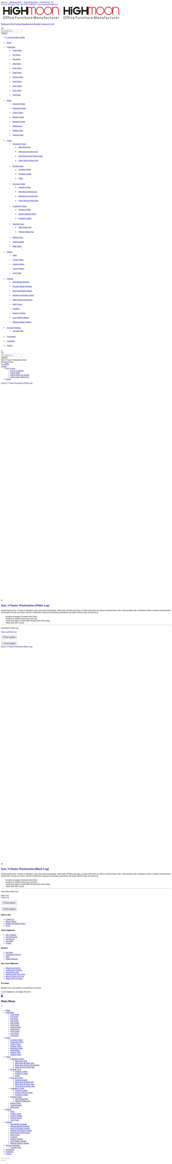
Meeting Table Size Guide (15, 974)
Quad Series (17, 82)
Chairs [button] (9, 141)
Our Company (11, 935)
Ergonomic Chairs (17, 1059)
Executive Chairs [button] (19, 184)
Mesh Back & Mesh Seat (27, 192)
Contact (10, 345)
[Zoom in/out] (2, 1158)
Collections (10, 1012)
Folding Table (18, 131)
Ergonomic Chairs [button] (19, 144)
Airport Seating (18, 242)
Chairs (8, 1057)
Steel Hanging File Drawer (23, 300)
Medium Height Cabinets (22, 322)
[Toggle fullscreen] (4, 1158)
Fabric (20, 178)
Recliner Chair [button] (18, 166)
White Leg (12, 632)
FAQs (8, 926)
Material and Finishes (15, 2)
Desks (8, 1038)
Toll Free (11, 37)
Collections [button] (11, 47)
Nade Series (17, 73)
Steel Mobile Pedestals (21, 282)
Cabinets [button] (10, 279)
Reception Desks (19, 122)
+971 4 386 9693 (30, 4)
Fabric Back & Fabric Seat (28, 161)
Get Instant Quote (45, 2)
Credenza (16, 309)
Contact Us (10, 919)
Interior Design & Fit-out (15, 976)
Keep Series (17, 68)
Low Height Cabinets (21, 318)
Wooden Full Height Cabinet (23, 295)
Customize (11, 341)
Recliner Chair (15, 1069)
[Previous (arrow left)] (2, 1160)
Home (9, 43)
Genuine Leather (24, 169)
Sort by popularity (17, 371)
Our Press (9, 952)
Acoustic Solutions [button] (14, 328)
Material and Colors (13, 968)
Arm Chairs (17, 273)
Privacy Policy (11, 921)
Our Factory (10, 939)
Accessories (11, 337)
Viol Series (17, 95)
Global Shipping (12, 959)
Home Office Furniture (14, 979)
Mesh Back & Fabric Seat (28, 152)
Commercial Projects (13, 955)
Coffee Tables (18, 113)
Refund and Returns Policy (16, 924)
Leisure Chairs (18, 260)
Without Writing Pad (26, 232)
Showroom (4, 2)
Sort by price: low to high (19, 375)
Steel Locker (17, 304)
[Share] (6, 1158)
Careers (8, 943)
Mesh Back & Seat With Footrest (30, 156)
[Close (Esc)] (9, 1158)
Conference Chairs (17, 1088)
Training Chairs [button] (18, 224)
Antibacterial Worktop (14, 970)
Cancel (8, 379)
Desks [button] (9, 101)
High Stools (17, 246)
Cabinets (9, 1122)
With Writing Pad (24, 227)
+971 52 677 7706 (13, 4)
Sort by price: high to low (19, 377)
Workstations (17, 126)
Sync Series (17, 90)
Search (4, 33)
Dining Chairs (18, 237)
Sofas (15, 255)
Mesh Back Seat (24, 147)
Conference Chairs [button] (19, 206)
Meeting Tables (18, 117)
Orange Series (18, 77)
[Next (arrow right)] (4, 1160)
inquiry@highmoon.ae (50, 4)
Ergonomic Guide (12, 972)
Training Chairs (16, 1097)
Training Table (18, 135)
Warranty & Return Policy (30, 2)
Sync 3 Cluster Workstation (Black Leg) (25, 868)
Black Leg (5, 632)
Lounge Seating (18, 264)
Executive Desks (19, 104)
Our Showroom (11, 937)
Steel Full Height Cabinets (22, 291)
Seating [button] (9, 252)
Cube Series (17, 50)
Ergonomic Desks (19, 108)
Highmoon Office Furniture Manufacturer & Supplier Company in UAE (27, 24)
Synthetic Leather (24, 174)
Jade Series (17, 64)
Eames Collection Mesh (27, 214)
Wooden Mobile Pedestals (22, 286)
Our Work (9, 941)
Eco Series (16, 55)
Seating (8, 1109)
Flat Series (16, 59)
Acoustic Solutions (13, 1145)
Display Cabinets (19, 313)
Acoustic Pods (18, 331)
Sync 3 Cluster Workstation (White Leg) (25, 605)
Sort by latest (15, 373)
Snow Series (17, 86)
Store (7, 957)
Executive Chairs (16, 1078)
